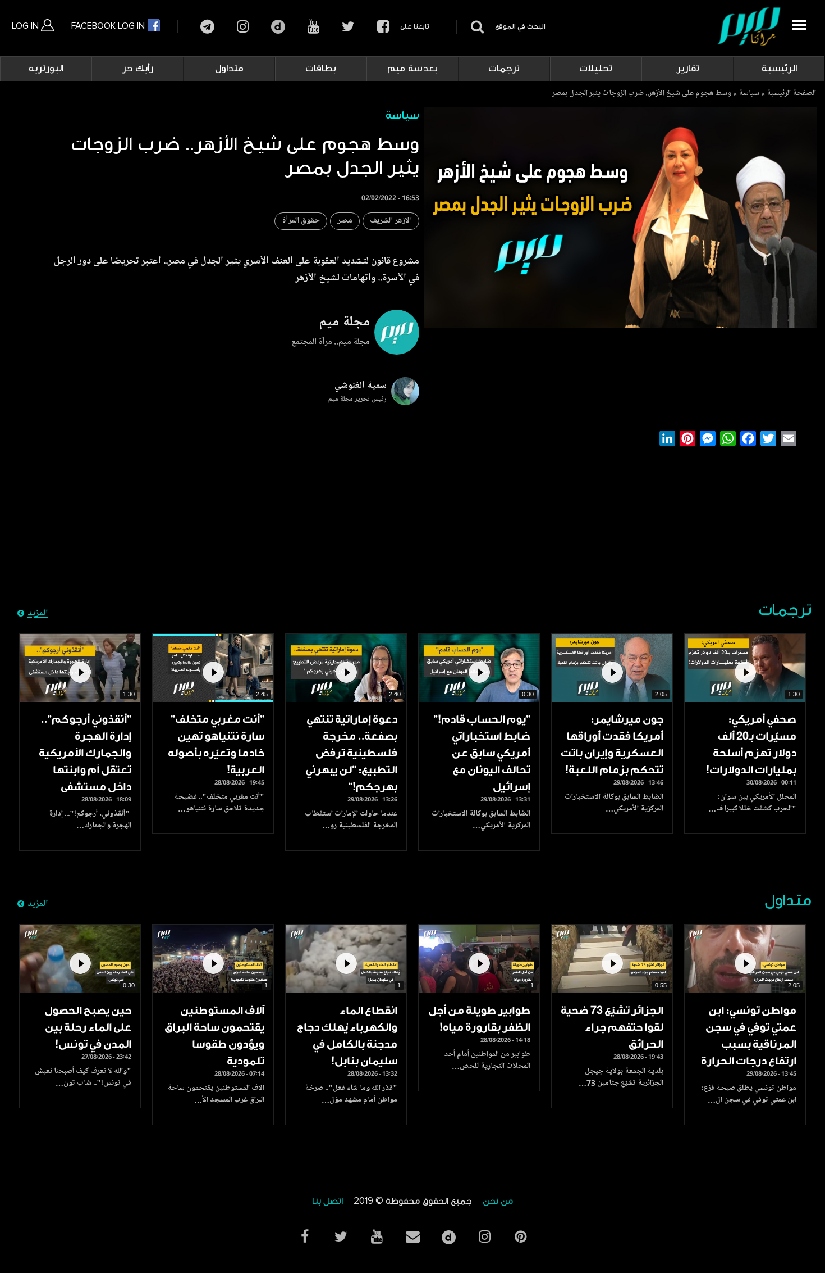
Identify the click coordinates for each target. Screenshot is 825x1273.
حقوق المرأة (301, 221)
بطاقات (320, 69)
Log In (26, 25)
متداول (229, 69)
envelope (412, 1237)
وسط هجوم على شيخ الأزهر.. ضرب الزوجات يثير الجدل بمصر (641, 94)
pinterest (520, 1237)
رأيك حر (137, 69)
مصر (344, 221)
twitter (348, 27)
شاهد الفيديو (745, 668)
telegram (207, 27)
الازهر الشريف (391, 221)
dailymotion (278, 27)
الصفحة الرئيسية (791, 94)
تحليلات (595, 69)
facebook (383, 27)
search (475, 27)
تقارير (687, 69)
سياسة (749, 94)
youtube (313, 27)
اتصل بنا (327, 1201)
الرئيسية (779, 69)
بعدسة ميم (412, 69)
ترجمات (504, 69)
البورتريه (46, 69)
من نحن (498, 1201)
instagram (243, 27)
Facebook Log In (109, 25)
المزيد (37, 613)
